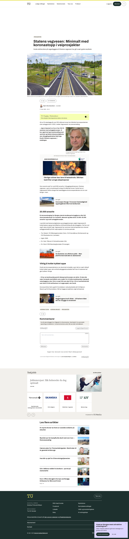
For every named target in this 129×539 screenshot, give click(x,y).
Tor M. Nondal (31, 511)
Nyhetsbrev (81, 503)
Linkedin (55, 509)
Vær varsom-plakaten (51, 517)
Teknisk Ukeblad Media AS (41, 533)
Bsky (54, 512)
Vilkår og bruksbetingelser (86, 509)
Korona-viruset (55, 309)
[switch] (86, 117)
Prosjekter (37, 36)
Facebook (56, 506)
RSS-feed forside (58, 503)
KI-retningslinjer (83, 512)
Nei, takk (114, 534)
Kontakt (29, 527)
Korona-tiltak (44, 309)
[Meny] (124, 4)
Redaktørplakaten (65, 517)
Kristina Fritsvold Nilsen (34, 505)
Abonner (117, 4)
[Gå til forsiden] (28, 4)
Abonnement (31, 522)
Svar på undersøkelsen (102, 534)
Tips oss (98, 496)
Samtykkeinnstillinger (84, 506)
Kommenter (52, 100)
